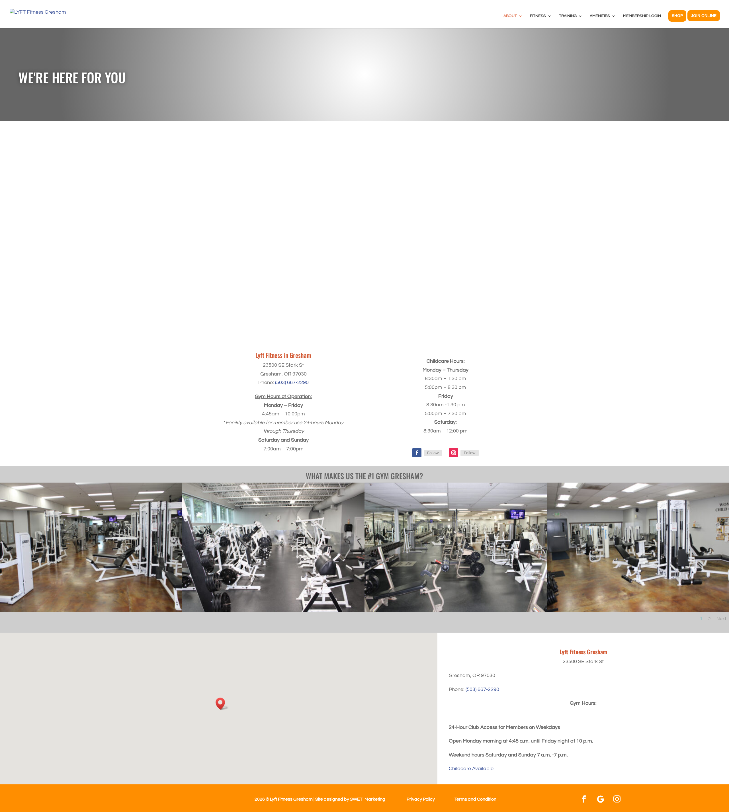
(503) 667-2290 (292, 382)
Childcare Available (471, 768)
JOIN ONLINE (703, 16)
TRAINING (568, 16)
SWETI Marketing (367, 799)
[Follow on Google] (600, 799)
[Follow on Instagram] (453, 452)
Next (721, 618)
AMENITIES (600, 16)
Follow (433, 453)
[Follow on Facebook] (416, 452)
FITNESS (538, 16)
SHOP (677, 16)
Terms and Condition (475, 799)
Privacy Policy (421, 799)
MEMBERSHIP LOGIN (642, 16)
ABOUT (510, 16)
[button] (222, 704)
